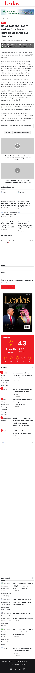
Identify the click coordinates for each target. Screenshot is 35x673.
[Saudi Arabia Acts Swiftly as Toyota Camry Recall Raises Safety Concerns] (6, 604)
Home (4, 19)
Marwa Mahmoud (7, 40)
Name (3, 265)
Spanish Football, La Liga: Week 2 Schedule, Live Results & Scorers (8, 203)
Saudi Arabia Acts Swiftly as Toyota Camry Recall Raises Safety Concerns (22, 602)
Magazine (24, 664)
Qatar (8, 132)
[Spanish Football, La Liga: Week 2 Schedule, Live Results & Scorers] (9, 195)
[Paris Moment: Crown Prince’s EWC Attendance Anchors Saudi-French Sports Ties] (26, 216)
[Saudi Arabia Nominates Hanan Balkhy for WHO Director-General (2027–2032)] (6, 589)
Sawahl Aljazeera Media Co (13, 662)
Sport (8, 19)
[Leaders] (11, 3)
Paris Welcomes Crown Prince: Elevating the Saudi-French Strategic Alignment (22, 402)
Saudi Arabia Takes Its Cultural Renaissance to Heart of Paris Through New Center (23, 632)
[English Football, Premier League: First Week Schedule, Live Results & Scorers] (26, 195)
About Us (10, 664)
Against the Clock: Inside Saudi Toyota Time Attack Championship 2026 (8, 224)
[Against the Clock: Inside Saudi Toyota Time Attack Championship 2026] (9, 216)
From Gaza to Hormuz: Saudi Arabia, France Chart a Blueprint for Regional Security (23, 615)
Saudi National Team (22, 132)
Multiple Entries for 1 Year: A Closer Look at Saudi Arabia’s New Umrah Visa (22, 375)
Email (3, 272)
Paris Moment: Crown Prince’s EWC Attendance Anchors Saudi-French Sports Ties (25, 225)
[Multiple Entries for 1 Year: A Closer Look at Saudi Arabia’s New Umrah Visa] (6, 379)
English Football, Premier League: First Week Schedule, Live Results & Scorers (25, 204)
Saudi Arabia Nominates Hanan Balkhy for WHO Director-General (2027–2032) (23, 586)
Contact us (17, 664)
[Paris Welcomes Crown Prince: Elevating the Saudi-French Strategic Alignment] (6, 407)
